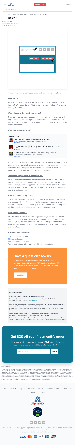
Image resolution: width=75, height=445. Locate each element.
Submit (57, 230)
